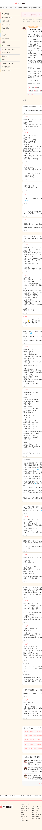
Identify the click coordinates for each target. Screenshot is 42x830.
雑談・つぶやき (7, 70)
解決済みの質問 (7, 17)
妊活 (3, 42)
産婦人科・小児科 (7, 63)
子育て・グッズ (7, 24)
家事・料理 (5, 38)
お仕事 (4, 35)
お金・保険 (5, 28)
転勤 (37, 90)
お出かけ (4, 60)
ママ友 (32, 87)
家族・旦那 (5, 56)
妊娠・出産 (5, 21)
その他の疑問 (6, 67)
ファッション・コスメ (9, 49)
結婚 (31, 90)
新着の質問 (5, 14)
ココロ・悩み (6, 52)
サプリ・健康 (6, 45)
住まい (4, 31)
